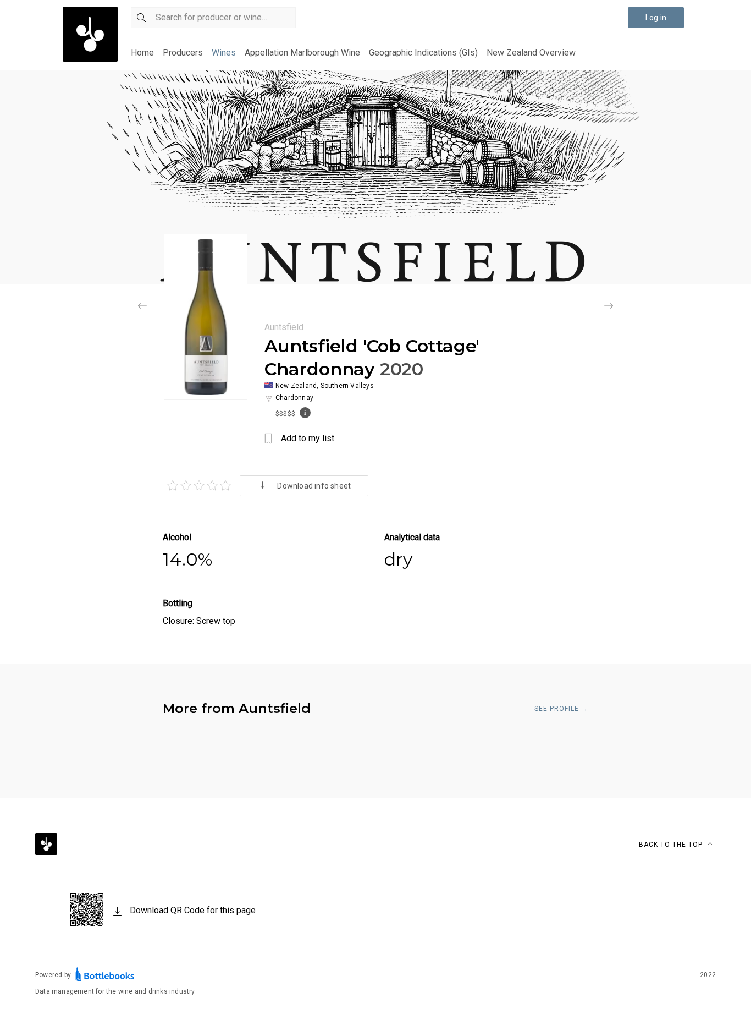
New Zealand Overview (531, 52)
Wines (224, 52)
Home (142, 52)
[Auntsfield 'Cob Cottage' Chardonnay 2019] (142, 307)
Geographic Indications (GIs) (423, 52)
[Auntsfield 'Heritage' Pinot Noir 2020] (608, 307)
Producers (183, 52)
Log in (655, 17)
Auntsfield (283, 327)
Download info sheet (314, 485)
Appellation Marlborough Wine (302, 52)
